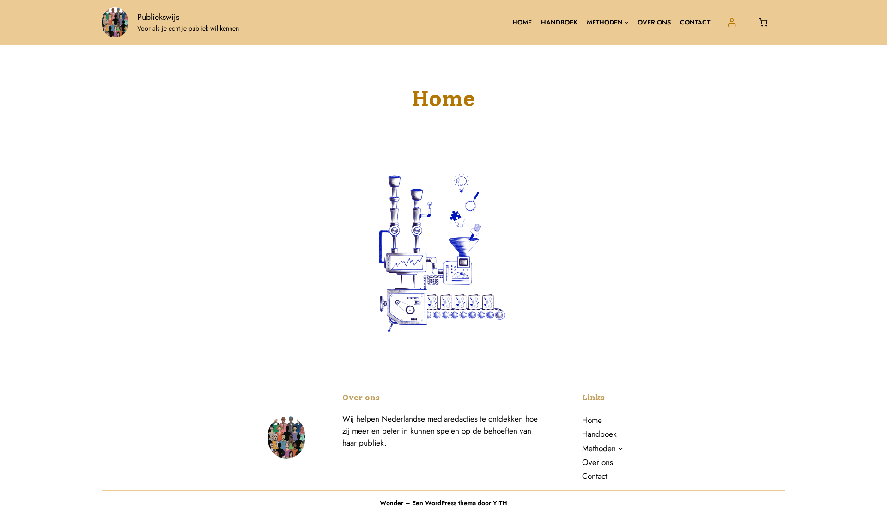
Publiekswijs (158, 17)
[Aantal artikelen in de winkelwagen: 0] (763, 22)
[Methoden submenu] (626, 22)
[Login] (731, 22)
